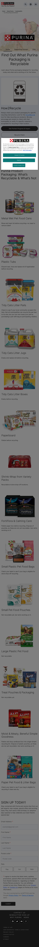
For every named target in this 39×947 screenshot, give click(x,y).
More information (27, 150)
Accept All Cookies (19, 155)
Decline (19, 160)
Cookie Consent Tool (19, 165)
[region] (19, 154)
